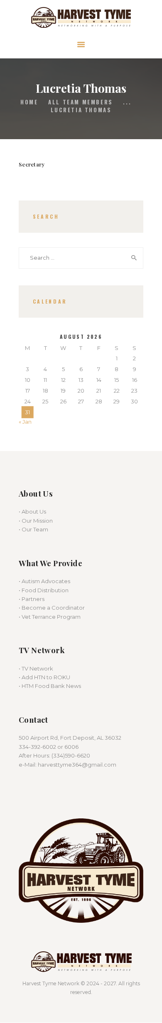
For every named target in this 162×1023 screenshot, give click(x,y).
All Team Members (80, 102)
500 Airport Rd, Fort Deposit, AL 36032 (70, 737)
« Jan (25, 421)
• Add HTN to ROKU (44, 677)
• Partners (31, 599)
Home (29, 102)
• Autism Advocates (44, 581)
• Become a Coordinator (52, 607)
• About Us (32, 511)
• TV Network (36, 668)
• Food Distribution (44, 590)
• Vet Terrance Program (50, 616)
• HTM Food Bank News (50, 686)
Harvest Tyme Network (50, 983)
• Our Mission (36, 520)
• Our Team (33, 529)
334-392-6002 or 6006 (49, 746)
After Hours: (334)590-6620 (54, 755)
